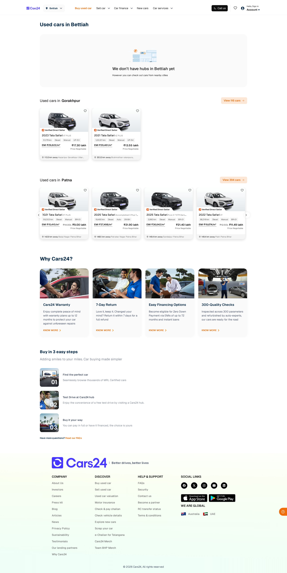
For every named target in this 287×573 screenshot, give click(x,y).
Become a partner (149, 502)
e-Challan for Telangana (110, 535)
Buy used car (103, 483)
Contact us (144, 496)
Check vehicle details (108, 515)
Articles (57, 515)
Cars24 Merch (103, 541)
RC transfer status (149, 509)
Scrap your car (104, 528)
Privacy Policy (61, 528)
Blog (55, 509)
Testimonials (60, 541)
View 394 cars (231, 180)
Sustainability (60, 535)
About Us (57, 483)
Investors (57, 489)
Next (247, 215)
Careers (56, 496)
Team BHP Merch (105, 548)
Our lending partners (64, 548)
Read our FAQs (73, 438)
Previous (40, 215)
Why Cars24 (59, 554)
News (55, 522)
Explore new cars (105, 522)
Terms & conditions (149, 515)
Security (143, 489)
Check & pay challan (107, 509)
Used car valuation (106, 496)
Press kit (57, 502)
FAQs (141, 483)
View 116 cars (232, 100)
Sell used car (103, 489)
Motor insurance (105, 502)
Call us (222, 8)
